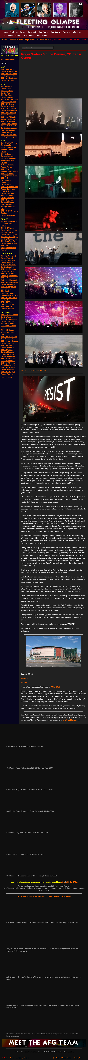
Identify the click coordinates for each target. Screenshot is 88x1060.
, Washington (11, 230)
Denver (9, 93)
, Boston (10, 304)
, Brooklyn (10, 267)
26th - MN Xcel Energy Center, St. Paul (8, 206)
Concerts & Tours (16, 40)
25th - (3, 363)
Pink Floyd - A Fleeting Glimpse (18, 1058)
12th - (3, 108)
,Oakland (10, 106)
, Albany (14, 295)
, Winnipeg (10, 356)
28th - (3, 74)
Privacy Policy (39, 896)
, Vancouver (10, 370)
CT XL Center (11, 298)
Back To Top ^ (6, 378)
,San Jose (12, 102)
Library (17, 36)
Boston (11, 309)
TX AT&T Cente (11, 143)
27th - (3, 302)
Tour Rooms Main (8, 59)
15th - (3, 273)
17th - (3, 350)
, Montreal (10, 348)
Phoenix (9, 115)
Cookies (49, 896)
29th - (3, 372)
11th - (3, 165)
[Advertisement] (53, 78)
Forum (22, 32)
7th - (3, 100)
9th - (3, 241)
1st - (3, 86)
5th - (3, 232)
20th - (3, 121)
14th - (3, 113)
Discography (7, 36)
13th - (3, 169)
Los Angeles (12, 124)
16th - (3, 278)
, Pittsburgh (10, 284)
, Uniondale (13, 276)
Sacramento (12, 110)
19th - (3, 282)
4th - (3, 228)
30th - (3, 78)
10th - (3, 104)
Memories (66, 32)
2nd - (3, 221)
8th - (3, 237)
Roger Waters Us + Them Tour (37, 40)
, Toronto (10, 317)
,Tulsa (8, 89)
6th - (3, 154)
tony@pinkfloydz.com (71, 720)
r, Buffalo (9, 263)
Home (5, 32)
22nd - (4, 354)
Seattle (9, 132)
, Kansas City (11, 71)
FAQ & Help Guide (24, 896)
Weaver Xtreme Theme (63, 1058)
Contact (67, 896)
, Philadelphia (11, 239)
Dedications (58, 896)
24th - (3, 130)
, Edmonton (10, 361)
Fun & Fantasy (28, 36)
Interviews (77, 32)
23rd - (3, 293)
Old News (14, 32)
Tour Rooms (43, 32)
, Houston (10, 156)
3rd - (3, 147)
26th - (3, 69)
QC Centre (9, 330)
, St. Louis (10, 80)
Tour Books (55, 32)
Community (32, 32)
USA (63, 882)
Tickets (24, 683)
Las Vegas (11, 119)
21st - (3, 287)
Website (24, 678)
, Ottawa (13, 339)
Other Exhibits (41, 36)
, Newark (9, 258)
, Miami (15, 171)
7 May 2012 (55, 687)
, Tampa (9, 167)
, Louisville (10, 76)
